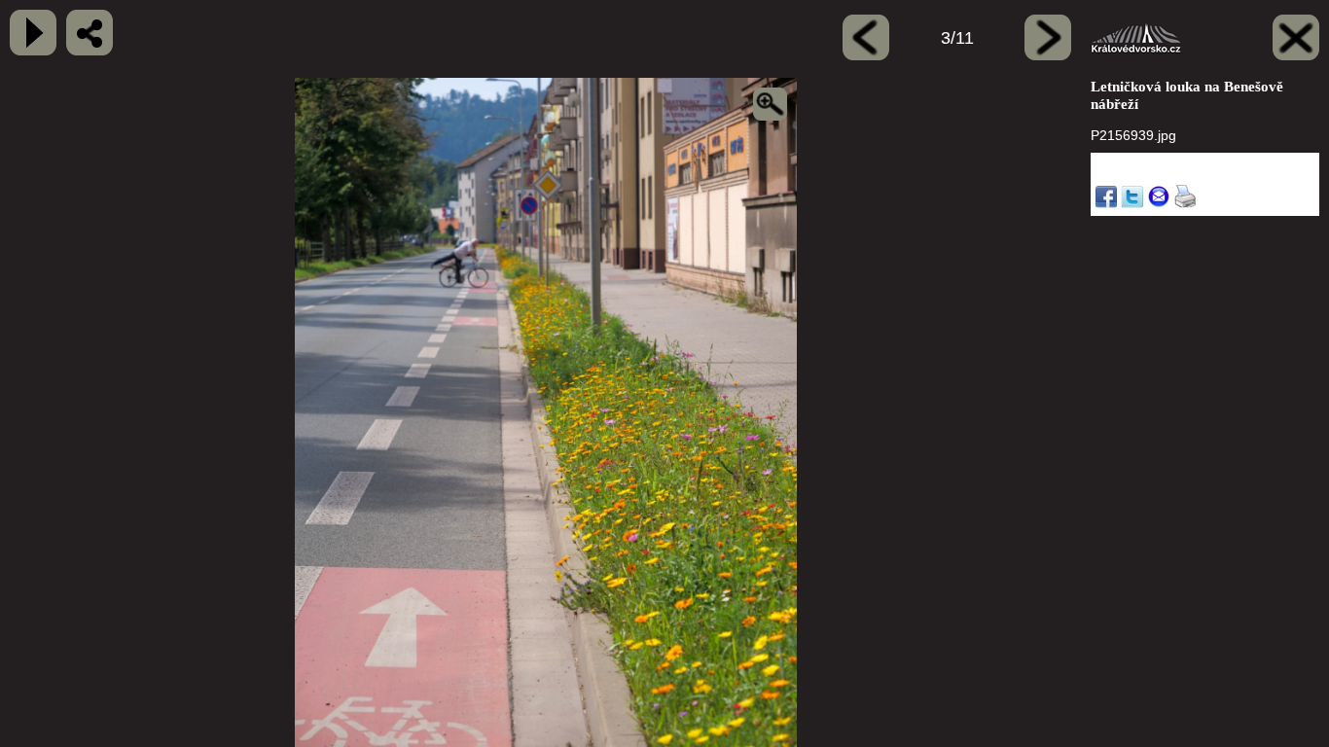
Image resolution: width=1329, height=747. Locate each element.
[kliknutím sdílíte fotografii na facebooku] (89, 32)
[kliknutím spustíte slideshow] (33, 32)
